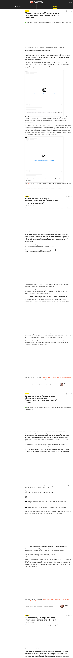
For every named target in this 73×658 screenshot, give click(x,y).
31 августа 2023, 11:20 (29, 404)
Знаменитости (29, 384)
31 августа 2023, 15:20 (29, 205)
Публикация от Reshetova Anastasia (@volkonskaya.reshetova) (40, 112)
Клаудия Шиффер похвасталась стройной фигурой (57, 377)
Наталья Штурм (49, 384)
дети (35, 606)
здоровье (36, 384)
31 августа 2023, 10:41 (29, 622)
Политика (18, 6)
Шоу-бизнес (41, 384)
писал (28, 183)
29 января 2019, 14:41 (29, 19)
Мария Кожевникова (48, 606)
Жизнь (55, 6)
